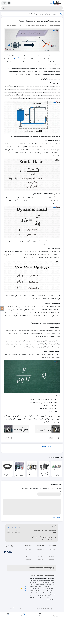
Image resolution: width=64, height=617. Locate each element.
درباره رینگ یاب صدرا (52, 559)
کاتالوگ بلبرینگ (28, 552)
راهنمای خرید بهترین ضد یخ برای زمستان (19, 474)
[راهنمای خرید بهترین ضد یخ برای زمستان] (19, 466)
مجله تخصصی (28, 559)
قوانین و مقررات (40, 559)
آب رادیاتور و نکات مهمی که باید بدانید (44, 474)
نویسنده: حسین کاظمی (55, 25)
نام (60, 491)
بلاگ (61, 14)
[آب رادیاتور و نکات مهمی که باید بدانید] (44, 466)
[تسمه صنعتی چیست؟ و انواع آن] (7, 466)
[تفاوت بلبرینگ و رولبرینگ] (56, 466)
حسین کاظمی (46, 446)
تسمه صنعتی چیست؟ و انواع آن (7, 474)
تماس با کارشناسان (40, 552)
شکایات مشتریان (40, 556)
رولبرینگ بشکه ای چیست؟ (32, 474)
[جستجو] (2, 8)
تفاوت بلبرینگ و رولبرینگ (56, 474)
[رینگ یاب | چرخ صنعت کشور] (56, 3)
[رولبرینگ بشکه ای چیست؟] (32, 466)
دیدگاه (59, 498)
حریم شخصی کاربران (40, 549)
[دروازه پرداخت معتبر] (21, 588)
